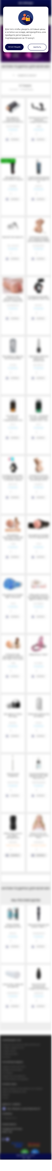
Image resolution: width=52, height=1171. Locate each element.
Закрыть (37, 47)
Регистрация (14, 47)
